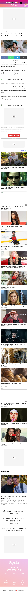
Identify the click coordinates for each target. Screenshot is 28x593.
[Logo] (14, 5)
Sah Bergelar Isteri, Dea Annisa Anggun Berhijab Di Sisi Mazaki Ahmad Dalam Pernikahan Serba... (14, 520)
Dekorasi (12, 31)
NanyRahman (5, 37)
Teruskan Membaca (14, 135)
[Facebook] (8, 570)
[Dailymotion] (20, 570)
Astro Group (23, 590)
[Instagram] (10, 570)
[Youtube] (18, 570)
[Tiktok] (15, 570)
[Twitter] (13, 570)
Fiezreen (3, 498)
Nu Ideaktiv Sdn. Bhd (13, 590)
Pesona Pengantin (5, 31)
